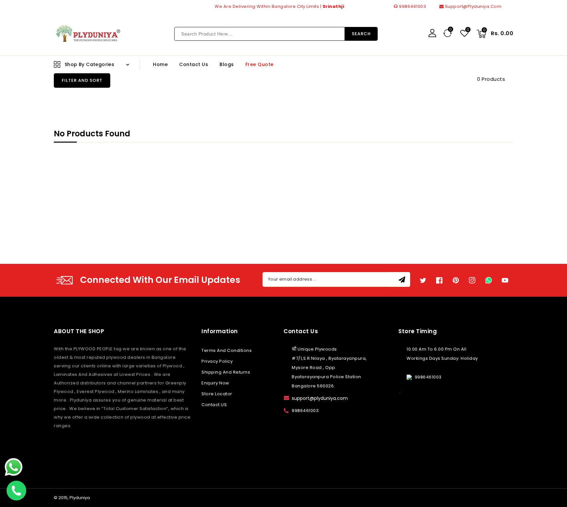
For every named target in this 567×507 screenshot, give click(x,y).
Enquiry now (215, 383)
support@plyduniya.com (472, 6)
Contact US (214, 405)
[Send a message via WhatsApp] (13, 467)
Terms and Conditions (226, 350)
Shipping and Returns (225, 372)
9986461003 (412, 6)
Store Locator (216, 394)
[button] (82, 80)
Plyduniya (80, 498)
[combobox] (259, 34)
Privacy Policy (217, 361)
